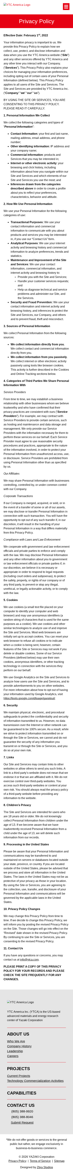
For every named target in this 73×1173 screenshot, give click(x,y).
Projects (18, 1068)
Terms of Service (40, 1160)
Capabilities (21, 1093)
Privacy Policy (17, 1160)
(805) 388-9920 (22, 1111)
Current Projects (18, 1076)
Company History (19, 1046)
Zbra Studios (45, 1167)
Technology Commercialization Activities (35, 1081)
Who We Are (16, 1041)
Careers (12, 1056)
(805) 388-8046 (22, 1117)
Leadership (15, 1051)
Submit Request (22, 1122)
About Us (18, 1034)
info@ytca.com (29, 959)
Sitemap (59, 1160)
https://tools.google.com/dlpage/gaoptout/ (29, 698)
